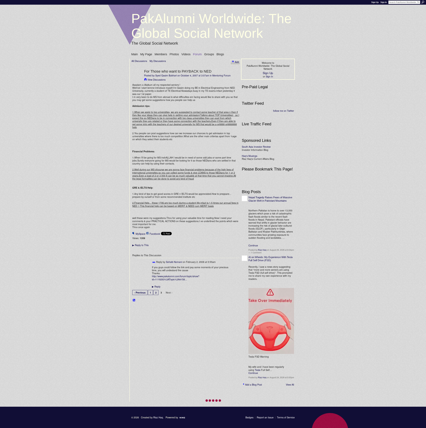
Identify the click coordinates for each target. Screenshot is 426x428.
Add (237, 62)
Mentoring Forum (221, 75)
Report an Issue (265, 417)
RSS (134, 300)
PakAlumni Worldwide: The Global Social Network (211, 26)
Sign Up (375, 2)
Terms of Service (286, 417)
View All (290, 384)
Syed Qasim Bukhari (166, 75)
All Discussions (139, 61)
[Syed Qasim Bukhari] (136, 78)
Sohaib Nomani (174, 262)
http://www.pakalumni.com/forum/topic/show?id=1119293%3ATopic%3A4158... (175, 278)
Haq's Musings (249, 155)
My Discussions (158, 61)
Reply (156, 286)
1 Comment (256, 252)
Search (423, 2)
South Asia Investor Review (256, 146)
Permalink (153, 262)
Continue (253, 245)
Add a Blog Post (253, 384)
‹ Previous (140, 292)
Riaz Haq (262, 249)
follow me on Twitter (283, 110)
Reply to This (140, 245)
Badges (249, 417)
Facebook (155, 233)
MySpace (140, 233)
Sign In (383, 2)
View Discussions (156, 79)
